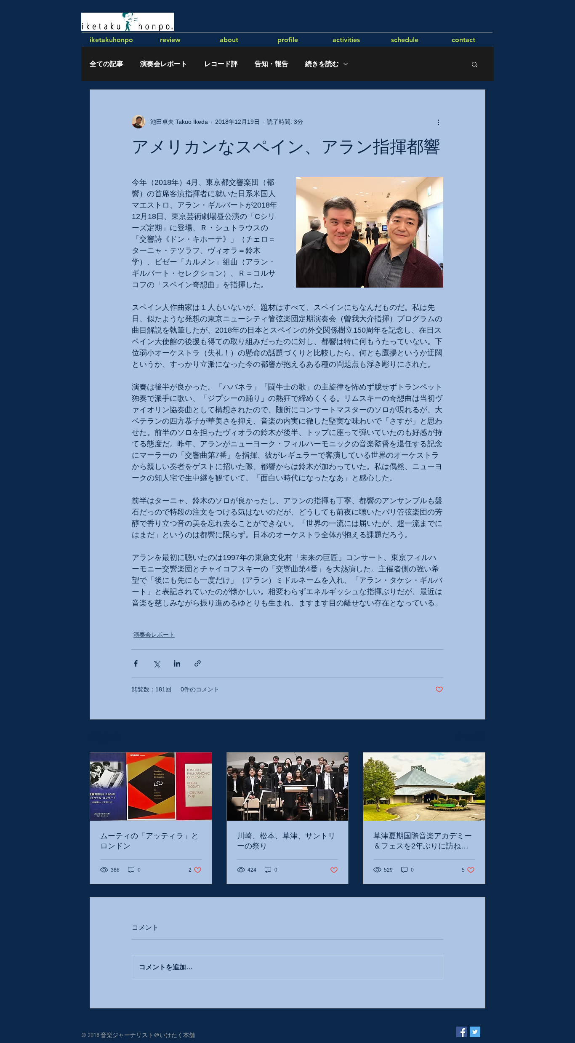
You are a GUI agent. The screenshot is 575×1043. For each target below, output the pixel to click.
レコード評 (221, 63)
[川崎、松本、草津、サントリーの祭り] (288, 786)
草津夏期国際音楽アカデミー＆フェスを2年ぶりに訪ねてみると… (422, 841)
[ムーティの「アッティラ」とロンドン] (151, 786)
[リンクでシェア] (198, 663)
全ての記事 (106, 63)
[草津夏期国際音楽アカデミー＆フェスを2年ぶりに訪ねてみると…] (424, 786)
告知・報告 (271, 63)
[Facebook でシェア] (136, 663)
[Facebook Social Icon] (461, 1032)
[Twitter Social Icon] (475, 1032)
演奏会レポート (163, 63)
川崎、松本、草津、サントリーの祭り (286, 841)
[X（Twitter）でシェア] (156, 663)
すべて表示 (470, 736)
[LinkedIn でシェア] (177, 663)
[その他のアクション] (438, 122)
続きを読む (322, 63)
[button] (475, 64)
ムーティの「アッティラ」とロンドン (149, 841)
